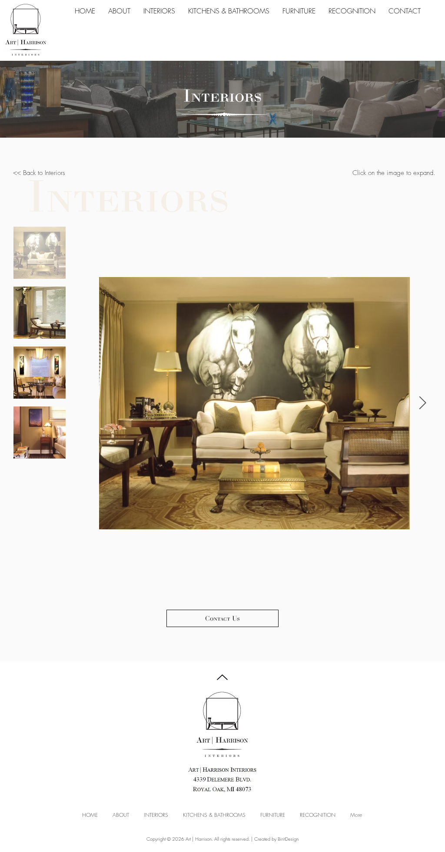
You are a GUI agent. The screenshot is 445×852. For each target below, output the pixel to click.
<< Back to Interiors (39, 172)
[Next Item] (422, 403)
